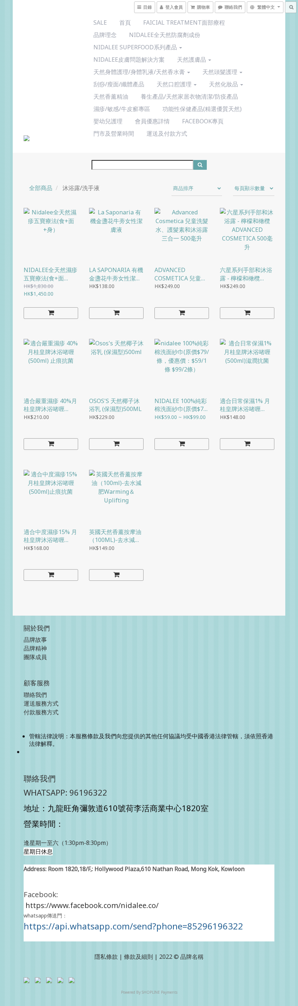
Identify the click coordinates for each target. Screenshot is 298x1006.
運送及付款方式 (166, 133)
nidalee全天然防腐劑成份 (164, 35)
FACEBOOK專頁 (203, 121)
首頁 (125, 22)
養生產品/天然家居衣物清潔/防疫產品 (189, 96)
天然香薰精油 (110, 96)
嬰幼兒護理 (107, 121)
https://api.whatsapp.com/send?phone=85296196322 (133, 926)
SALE (100, 22)
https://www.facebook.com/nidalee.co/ (91, 905)
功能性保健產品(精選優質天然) (202, 109)
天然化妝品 (224, 84)
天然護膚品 (192, 59)
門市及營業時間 (113, 133)
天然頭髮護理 (220, 72)
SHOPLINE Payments (159, 992)
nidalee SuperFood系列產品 (135, 47)
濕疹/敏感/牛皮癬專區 (121, 109)
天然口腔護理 (175, 84)
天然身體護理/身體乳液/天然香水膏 (139, 72)
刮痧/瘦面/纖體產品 (118, 84)
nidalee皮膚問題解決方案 (129, 59)
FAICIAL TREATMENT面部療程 (184, 22)
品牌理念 (105, 35)
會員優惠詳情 (152, 121)
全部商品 (40, 188)
